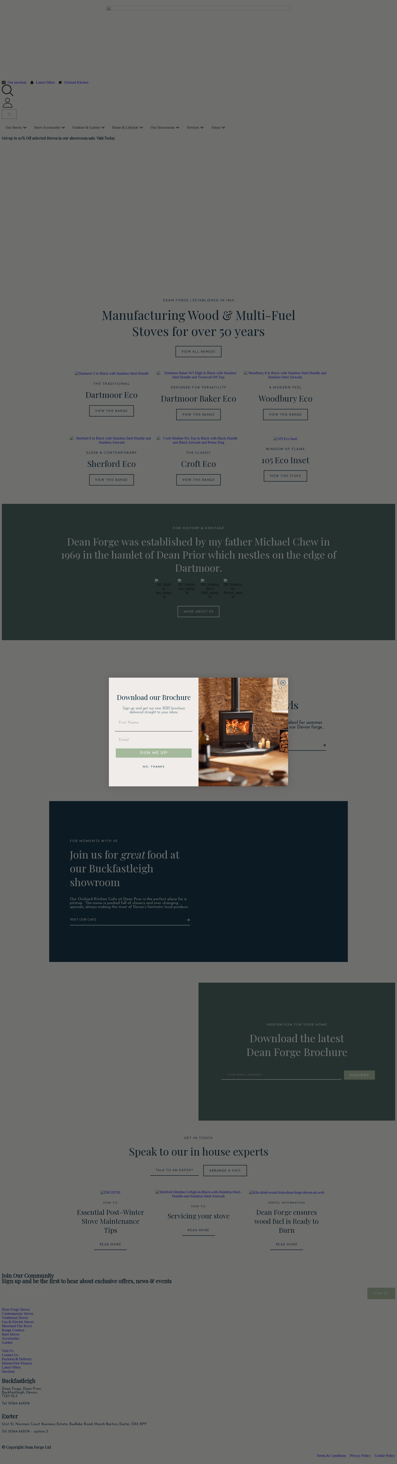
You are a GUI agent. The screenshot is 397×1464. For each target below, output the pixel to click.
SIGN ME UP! (154, 753)
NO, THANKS (154, 766)
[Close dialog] (283, 682)
